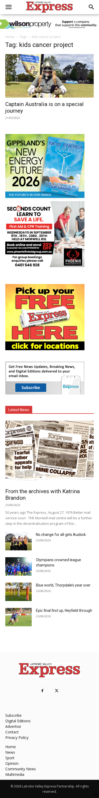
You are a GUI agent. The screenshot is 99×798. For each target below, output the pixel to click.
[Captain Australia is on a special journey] (49, 76)
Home (10, 37)
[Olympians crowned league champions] (18, 566)
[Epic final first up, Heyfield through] (18, 617)
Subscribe (13, 715)
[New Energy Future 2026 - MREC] (44, 198)
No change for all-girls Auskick (61, 534)
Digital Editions (18, 720)
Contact (12, 731)
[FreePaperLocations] (44, 348)
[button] (8, 7)
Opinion (11, 763)
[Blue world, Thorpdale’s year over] (18, 592)
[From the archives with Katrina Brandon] (49, 453)
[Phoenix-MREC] (44, 265)
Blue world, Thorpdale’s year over (63, 585)
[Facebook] (42, 691)
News (10, 752)
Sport (10, 757)
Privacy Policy (17, 737)
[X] (56, 691)
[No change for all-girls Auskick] (18, 541)
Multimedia (14, 774)
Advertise (13, 726)
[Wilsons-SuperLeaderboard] (49, 24)
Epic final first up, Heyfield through (64, 610)
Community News (20, 768)
